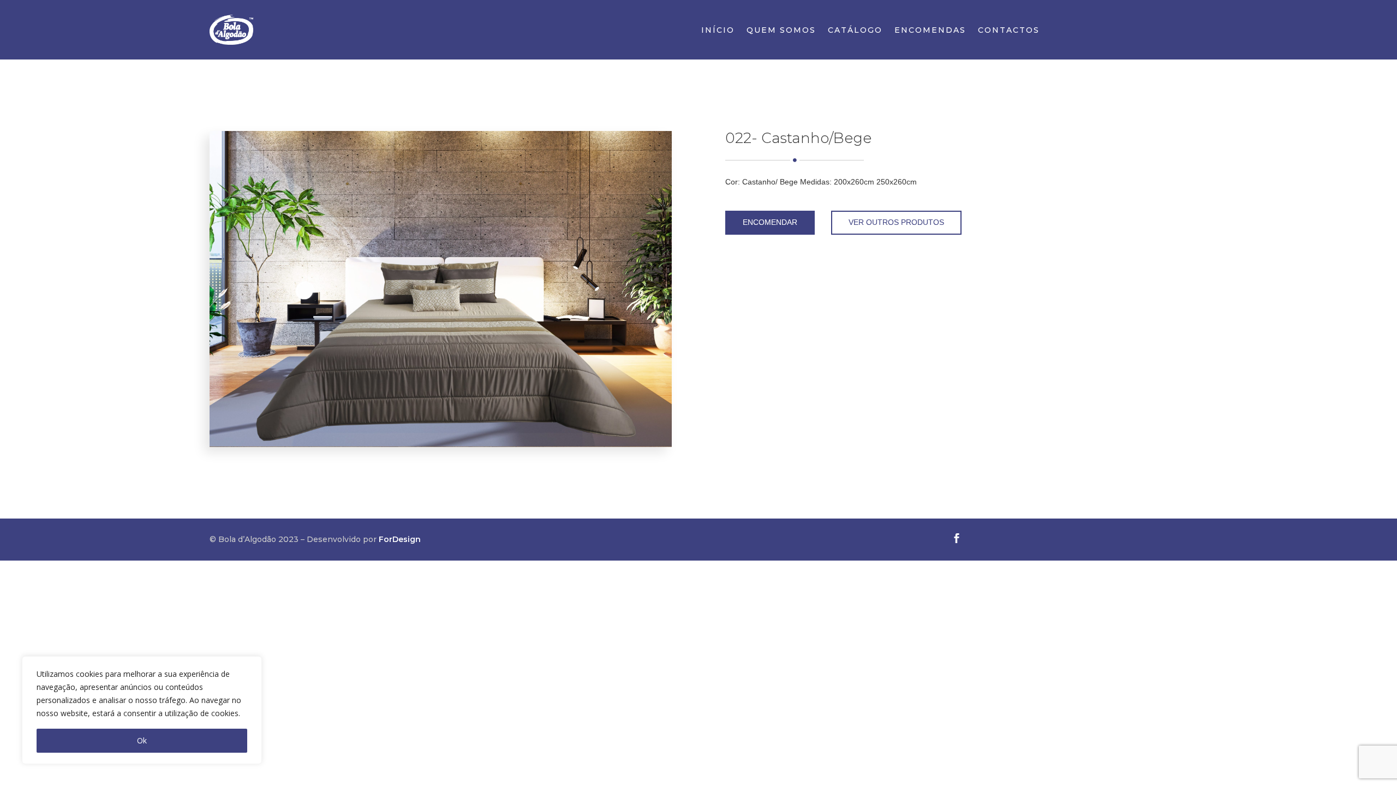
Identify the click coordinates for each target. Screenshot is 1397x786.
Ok (142, 740)
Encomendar (770, 222)
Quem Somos (781, 30)
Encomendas (930, 30)
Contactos (1009, 30)
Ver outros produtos (896, 222)
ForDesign (400, 539)
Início (718, 30)
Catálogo (855, 30)
